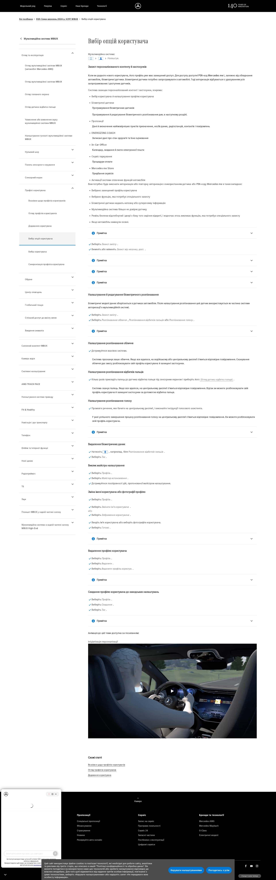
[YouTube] (251, 866)
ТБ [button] (23, 486)
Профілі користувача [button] (35, 190)
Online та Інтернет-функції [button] (35, 448)
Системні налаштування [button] (33, 371)
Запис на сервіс (146, 821)
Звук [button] (24, 499)
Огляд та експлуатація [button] (32, 55)
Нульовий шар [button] (32, 151)
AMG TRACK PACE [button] (31, 384)
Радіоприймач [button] (28, 473)
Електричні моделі (208, 835)
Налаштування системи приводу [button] (37, 396)
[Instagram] (257, 866)
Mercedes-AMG (206, 821)
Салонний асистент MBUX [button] (34, 345)
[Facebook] (246, 866)
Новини (81, 835)
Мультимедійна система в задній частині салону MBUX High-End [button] (45, 526)
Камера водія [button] (28, 358)
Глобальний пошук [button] (34, 304)
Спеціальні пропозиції (88, 821)
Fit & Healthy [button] (28, 409)
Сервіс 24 (143, 830)
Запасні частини (146, 835)
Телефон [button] (26, 435)
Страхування (83, 830)
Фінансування (84, 825)
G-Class (203, 830)
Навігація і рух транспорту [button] (34, 422)
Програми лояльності (149, 825)
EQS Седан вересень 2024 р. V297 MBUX (57, 19)
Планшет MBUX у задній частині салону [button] (41, 511)
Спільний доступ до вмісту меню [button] (41, 317)
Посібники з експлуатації (151, 839)
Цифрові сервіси (146, 844)
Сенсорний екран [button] (33, 177)
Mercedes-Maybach (209, 825)
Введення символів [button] (34, 330)
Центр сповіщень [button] (33, 292)
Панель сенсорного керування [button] (40, 164)
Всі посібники (26, 19)
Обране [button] (28, 279)
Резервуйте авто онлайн (89, 839)
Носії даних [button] (27, 460)
